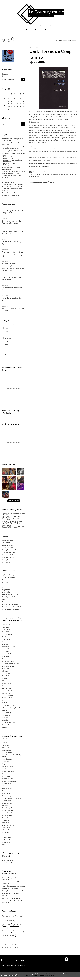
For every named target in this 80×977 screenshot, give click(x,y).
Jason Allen (5, 747)
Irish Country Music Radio (10, 594)
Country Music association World (12, 891)
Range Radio (6, 590)
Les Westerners (7, 634)
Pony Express (6, 715)
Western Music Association (10, 888)
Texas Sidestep (6, 624)
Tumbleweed (6, 639)
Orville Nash (6, 791)
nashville (16, 924)
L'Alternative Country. (10, 163)
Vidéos (7, 341)
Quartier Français (7, 686)
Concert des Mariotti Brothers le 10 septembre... (13, 232)
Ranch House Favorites (9, 771)
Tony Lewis (5, 820)
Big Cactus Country (8, 575)
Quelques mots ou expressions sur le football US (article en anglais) (13, 172)
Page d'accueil (72, 37)
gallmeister (72, 174)
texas (4, 928)
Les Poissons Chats (8, 661)
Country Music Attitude (9, 550)
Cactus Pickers (6, 632)
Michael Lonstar (7, 815)
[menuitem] (29, 26)
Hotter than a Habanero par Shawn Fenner (12, 289)
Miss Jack (5, 717)
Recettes (8, 338)
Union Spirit (5, 669)
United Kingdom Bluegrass (10, 893)
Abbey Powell (6, 761)
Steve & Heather (7, 690)
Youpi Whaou (6, 659)
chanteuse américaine (8, 935)
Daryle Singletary (7, 810)
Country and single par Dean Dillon (67, 40)
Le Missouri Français (8, 182)
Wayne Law (5, 745)
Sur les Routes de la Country (11, 609)
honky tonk (19, 917)
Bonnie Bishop (6, 774)
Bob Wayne (5, 832)
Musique (7, 335)
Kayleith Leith (6, 801)
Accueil (29, 25)
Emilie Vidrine (6, 703)
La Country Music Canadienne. (13, 160)
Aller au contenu (7, 2)
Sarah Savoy (6, 827)
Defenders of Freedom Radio (11, 602)
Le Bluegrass (7, 165)
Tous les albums (13, 501)
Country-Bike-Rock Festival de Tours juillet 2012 (13, 514)
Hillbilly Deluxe (7, 788)
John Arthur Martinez (8, 825)
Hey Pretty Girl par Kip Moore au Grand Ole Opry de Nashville (50, 37)
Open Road (5, 656)
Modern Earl (6, 776)
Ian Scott (4, 700)
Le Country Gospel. (9, 157)
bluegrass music (18, 932)
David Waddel (6, 793)
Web (6, 345)
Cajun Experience (7, 695)
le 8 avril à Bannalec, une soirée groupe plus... (12, 265)
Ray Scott (5, 818)
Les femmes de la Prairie (10, 180)
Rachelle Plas (6, 725)
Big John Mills (6, 822)
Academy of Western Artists (11, 898)
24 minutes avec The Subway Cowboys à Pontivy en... (12, 222)
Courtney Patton (7, 842)
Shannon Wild (6, 654)
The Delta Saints (7, 759)
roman (66, 174)
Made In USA (6, 542)
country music (6, 932)
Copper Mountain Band (9, 781)
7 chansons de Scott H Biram (12, 252)
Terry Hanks (6, 676)
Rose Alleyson (6, 637)
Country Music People (9, 557)
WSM (3, 599)
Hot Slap (4, 710)
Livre (6, 331)
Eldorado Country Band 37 (10, 666)
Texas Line (5, 627)
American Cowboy (7, 545)
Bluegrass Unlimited (8, 555)
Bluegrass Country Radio (10, 604)
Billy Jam (5, 671)
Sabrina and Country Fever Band (12, 708)
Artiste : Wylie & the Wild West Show (13, 151)
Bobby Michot (6, 830)
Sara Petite (5, 769)
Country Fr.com (7, 560)
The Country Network (9, 577)
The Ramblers (6, 649)
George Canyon (7, 803)
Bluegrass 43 (6, 693)
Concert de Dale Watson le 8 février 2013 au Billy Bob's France (13, 521)
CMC (3, 587)
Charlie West (6, 629)
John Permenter (7, 750)
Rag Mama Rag (7, 752)
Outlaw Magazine (7, 540)
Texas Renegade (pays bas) (10, 808)
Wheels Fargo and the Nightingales (13, 798)
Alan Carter (5, 644)
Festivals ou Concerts (12, 325)
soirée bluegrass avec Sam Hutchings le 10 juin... (13, 211)
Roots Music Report (8, 860)
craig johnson (45, 174)
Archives (39, 25)
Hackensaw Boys (7, 778)
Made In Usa (6, 562)
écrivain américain (57, 174)
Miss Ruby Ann (6, 835)
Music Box (5, 582)
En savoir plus (14, 975)
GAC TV (4, 585)
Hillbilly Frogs (6, 681)
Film (6, 328)
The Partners (6, 651)
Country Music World (8, 552)
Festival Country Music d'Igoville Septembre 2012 (12, 516)
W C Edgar (5, 805)
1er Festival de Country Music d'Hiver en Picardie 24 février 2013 (13, 527)
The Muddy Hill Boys (8, 722)
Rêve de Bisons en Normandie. (11, 193)
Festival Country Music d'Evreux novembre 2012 (13, 519)
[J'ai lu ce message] (78, 974)
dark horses (37, 174)
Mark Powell (6, 840)
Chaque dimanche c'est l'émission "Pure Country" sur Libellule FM (12, 185)
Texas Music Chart (7, 862)
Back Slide (5, 678)
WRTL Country (6, 580)
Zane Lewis (5, 743)
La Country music (46, 12)
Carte (4, 355)
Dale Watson (6, 786)
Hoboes (4, 727)
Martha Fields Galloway (9, 813)
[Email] (66, 959)
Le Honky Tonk (8, 158)
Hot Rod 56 (5, 720)
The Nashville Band (8, 698)
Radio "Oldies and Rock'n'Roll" (11, 607)
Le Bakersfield (8, 162)
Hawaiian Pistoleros (8, 646)
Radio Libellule (6, 592)
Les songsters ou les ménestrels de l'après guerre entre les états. (13, 147)
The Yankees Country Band (10, 664)
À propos (49, 25)
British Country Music (9, 896)
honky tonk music (14, 928)
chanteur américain (8, 920)
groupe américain (7, 917)
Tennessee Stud (7, 642)
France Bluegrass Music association (13, 886)
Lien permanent (37, 172)
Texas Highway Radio (9, 597)
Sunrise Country (7, 683)
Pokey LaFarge (7, 796)
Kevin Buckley (6, 673)
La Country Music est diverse (11, 195)
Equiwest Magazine (8, 547)
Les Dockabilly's (7, 713)
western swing (6, 924)
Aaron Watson (6, 783)
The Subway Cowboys (9, 705)
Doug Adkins (6, 764)
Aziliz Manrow (6, 688)
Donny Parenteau (7, 766)
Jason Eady (5, 845)
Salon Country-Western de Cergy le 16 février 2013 (13, 524)
